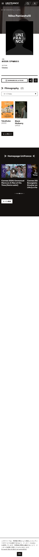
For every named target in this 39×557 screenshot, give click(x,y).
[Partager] (31, 80)
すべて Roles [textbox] (8, 94)
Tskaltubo (6, 121)
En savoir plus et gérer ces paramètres (14, 549)
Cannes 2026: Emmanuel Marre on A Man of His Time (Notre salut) (12, 183)
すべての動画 (7, 201)
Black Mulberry (19, 122)
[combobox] (19, 94)
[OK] (19, 554)
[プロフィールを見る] (34, 4)
